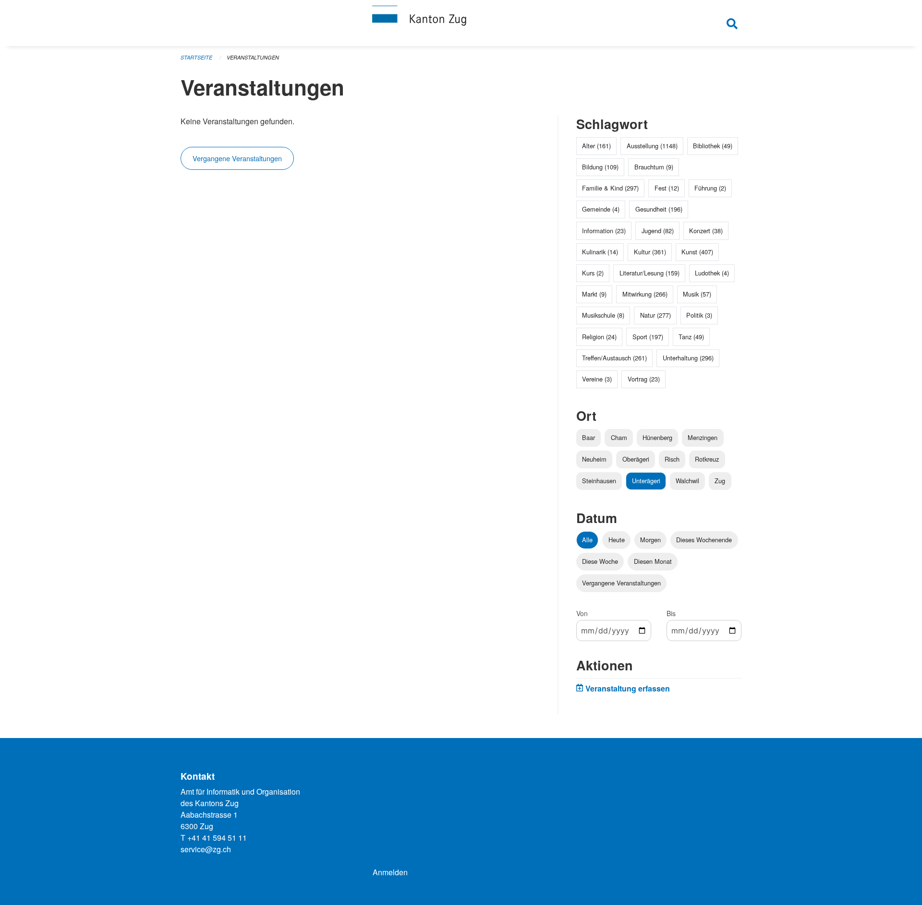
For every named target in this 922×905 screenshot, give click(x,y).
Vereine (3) (597, 378)
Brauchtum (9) (653, 166)
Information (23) (604, 230)
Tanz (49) (691, 336)
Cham (619, 437)
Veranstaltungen (253, 57)
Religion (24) (599, 336)
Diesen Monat (653, 561)
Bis (671, 613)
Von (582, 613)
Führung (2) (710, 187)
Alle (587, 539)
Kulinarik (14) (600, 251)
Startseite (196, 57)
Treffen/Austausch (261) (614, 357)
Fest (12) (667, 187)
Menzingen (702, 437)
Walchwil (687, 480)
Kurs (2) (593, 272)
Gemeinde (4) (600, 209)
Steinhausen (599, 480)
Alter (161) (596, 145)
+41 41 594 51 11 (217, 837)
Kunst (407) (697, 251)
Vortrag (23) (644, 378)
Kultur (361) (650, 251)
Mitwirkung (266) (644, 293)
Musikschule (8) (603, 315)
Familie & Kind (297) (610, 187)
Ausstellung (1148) (652, 145)
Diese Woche (600, 561)
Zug (720, 480)
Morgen (650, 539)
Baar (588, 437)
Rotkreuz (707, 459)
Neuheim (594, 459)
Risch (672, 459)
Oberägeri (635, 459)
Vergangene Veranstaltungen (237, 158)
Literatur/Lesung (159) (649, 272)
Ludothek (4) (712, 272)
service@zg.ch (206, 849)
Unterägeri (646, 480)
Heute (616, 539)
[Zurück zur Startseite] (461, 23)
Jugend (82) (658, 230)
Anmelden (390, 872)
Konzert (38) (706, 230)
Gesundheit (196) (658, 209)
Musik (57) (697, 293)
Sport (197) (647, 336)
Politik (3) (699, 315)
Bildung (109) (600, 166)
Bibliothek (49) (712, 145)
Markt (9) (594, 293)
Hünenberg (657, 437)
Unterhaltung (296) (688, 357)
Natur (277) (655, 315)
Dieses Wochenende (704, 539)
